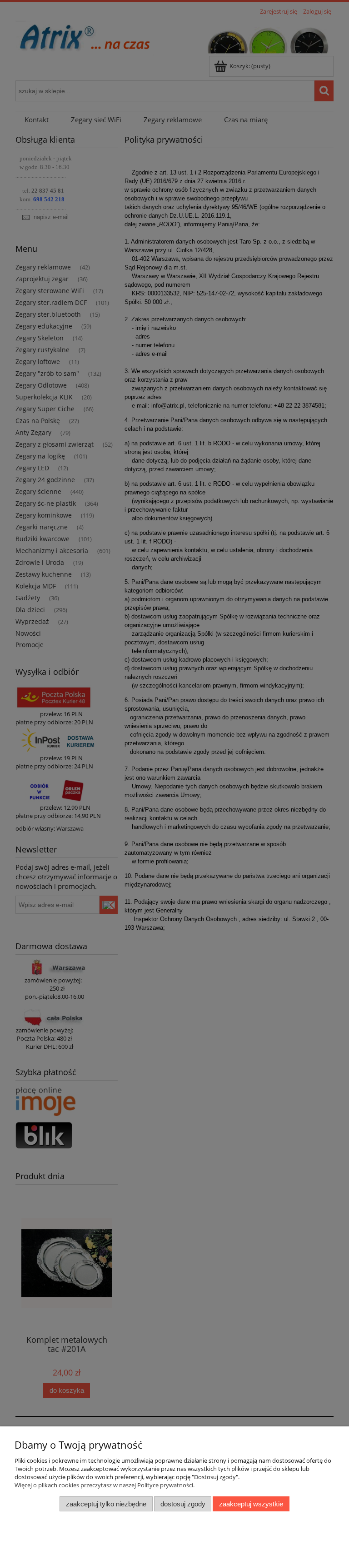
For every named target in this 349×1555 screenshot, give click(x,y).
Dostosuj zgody (182, 1504)
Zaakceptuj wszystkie (251, 1504)
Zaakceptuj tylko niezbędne (106, 1504)
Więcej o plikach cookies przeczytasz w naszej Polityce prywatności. (104, 1485)
